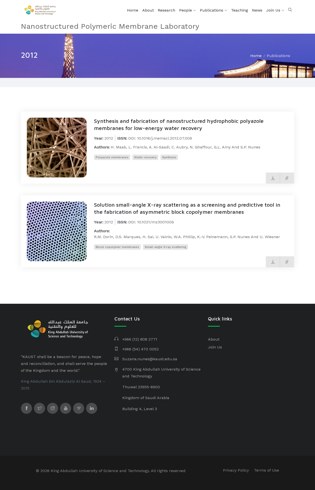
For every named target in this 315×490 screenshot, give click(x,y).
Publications (212, 10)
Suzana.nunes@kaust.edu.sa (149, 359)
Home (132, 10)
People (186, 10)
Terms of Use (266, 470)
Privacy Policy (236, 470)
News (257, 10)
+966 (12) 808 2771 (139, 339)
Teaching (239, 10)
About (148, 10)
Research (166, 10)
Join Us (274, 10)
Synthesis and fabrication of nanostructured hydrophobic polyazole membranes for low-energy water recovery (179, 124)
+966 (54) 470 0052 (140, 349)
